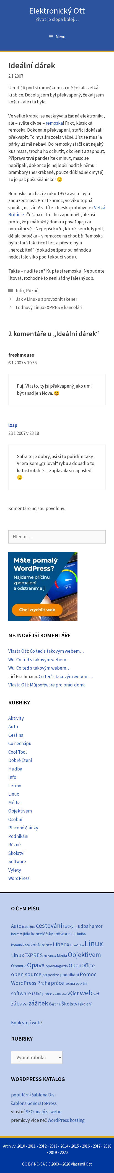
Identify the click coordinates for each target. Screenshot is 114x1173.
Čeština (15, 735)
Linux (13, 794)
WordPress (19, 878)
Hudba (15, 769)
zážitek (38, 1003)
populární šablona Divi (33, 1095)
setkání (81, 983)
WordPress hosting (66, 1120)
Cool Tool (17, 752)
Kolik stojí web (25, 1023)
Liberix (61, 944)
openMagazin (57, 965)
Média (14, 803)
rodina (70, 983)
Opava (36, 965)
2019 (53, 1152)
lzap (12, 425)
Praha (43, 982)
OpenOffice (82, 965)
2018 (107, 1146)
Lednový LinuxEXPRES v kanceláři (49, 307)
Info (20, 291)
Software (17, 861)
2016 (86, 1146)
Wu (11, 660)
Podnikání (18, 836)
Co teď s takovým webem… (57, 651)
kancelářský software (50, 933)
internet (16, 934)
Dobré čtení (20, 760)
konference (41, 944)
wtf (96, 993)
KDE (73, 934)
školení (86, 1004)
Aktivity (16, 718)
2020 (64, 1152)
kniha (81, 934)
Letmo (14, 786)
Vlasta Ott (18, 651)
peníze (53, 974)
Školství (16, 853)
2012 (42, 1146)
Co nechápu (20, 743)
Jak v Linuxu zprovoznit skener (46, 299)
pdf (44, 975)
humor (95, 926)
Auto (13, 726)
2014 (64, 1146)
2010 (21, 1146)
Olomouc (18, 965)
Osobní (15, 819)
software (21, 993)
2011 (32, 1146)
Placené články (23, 828)
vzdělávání (60, 994)
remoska (54, 123)
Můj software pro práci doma (58, 685)
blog (25, 926)
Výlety (14, 870)
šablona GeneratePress (34, 1103)
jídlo (26, 934)
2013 (53, 1146)
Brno (32, 927)
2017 (96, 1146)
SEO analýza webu (43, 1112)
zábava (19, 1003)
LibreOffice (77, 945)
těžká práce (42, 993)
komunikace (20, 945)
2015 (75, 1146)
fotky (68, 926)
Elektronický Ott (57, 10)
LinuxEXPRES (27, 955)
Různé (32, 291)
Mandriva (50, 956)
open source (26, 974)
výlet (73, 993)
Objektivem (20, 811)
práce (57, 982)
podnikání (69, 974)
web (86, 992)
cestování (49, 925)
